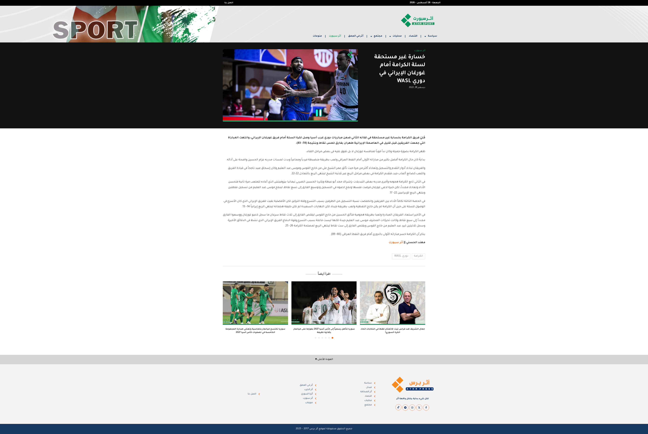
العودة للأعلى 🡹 (324, 359)
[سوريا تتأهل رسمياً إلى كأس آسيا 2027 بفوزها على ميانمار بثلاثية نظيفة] (324, 303)
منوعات (317, 36)
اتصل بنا (228, 3)
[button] (227, 310)
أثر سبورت (335, 36)
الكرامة (418, 256)
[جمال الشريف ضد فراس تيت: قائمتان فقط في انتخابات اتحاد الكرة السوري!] (392, 303)
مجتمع (378, 36)
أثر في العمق (355, 36)
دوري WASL (401, 256)
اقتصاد (413, 36)
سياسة (432, 36)
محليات (397, 36)
